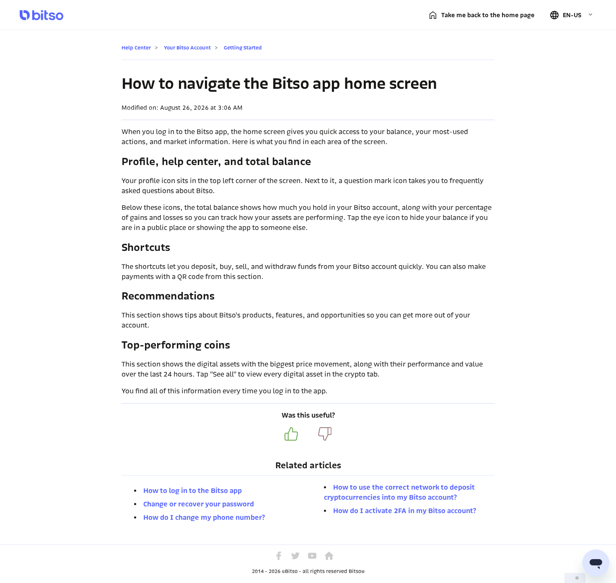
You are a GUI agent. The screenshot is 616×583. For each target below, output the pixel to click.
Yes (291, 434)
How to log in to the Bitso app (192, 491)
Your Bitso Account (187, 47)
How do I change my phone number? (204, 517)
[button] (571, 15)
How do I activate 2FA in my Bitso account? (404, 511)
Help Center (136, 47)
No (324, 434)
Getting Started (243, 47)
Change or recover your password (198, 504)
